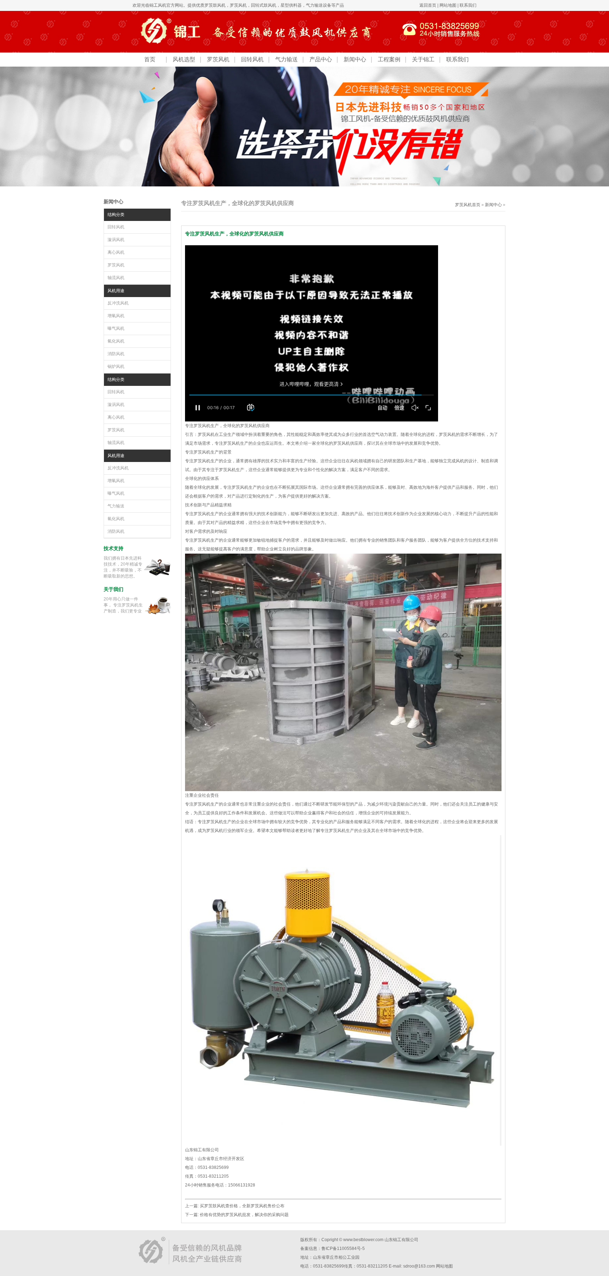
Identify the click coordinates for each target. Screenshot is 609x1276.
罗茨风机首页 (467, 204)
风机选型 (184, 59)
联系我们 (468, 5)
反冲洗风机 (118, 303)
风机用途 (115, 290)
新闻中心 (355, 59)
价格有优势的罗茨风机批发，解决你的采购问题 (244, 1214)
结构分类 (115, 214)
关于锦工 (423, 59)
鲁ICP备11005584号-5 (343, 1248)
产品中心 (320, 59)
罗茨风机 (238, 5)
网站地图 (447, 5)
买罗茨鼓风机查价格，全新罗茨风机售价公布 (242, 1205)
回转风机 (252, 59)
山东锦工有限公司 (401, 1239)
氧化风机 (115, 341)
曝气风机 (115, 328)
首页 (149, 59)
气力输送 (286, 59)
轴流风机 (115, 277)
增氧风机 (115, 315)
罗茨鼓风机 (215, 5)
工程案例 (389, 59)
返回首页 (427, 5)
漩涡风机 (115, 239)
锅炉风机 (115, 366)
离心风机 (115, 252)
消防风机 (115, 353)
